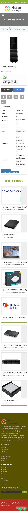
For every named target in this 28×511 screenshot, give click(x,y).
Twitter (4, 469)
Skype (3, 478)
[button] (3, 15)
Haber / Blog (4, 451)
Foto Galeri (3, 454)
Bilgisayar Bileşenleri (6, 29)
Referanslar (4, 458)
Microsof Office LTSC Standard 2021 (14, 317)
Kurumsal (3, 447)
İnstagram (4, 471)
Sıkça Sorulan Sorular (6, 456)
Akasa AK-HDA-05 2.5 (9, 400)
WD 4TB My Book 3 (6, 170)
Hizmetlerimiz (4, 449)
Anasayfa (3, 28)
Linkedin (4, 476)
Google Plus (5, 480)
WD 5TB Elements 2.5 (10, 235)
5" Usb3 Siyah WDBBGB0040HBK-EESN (10, 172)
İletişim (3, 460)
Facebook (4, 467)
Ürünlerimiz (12, 28)
